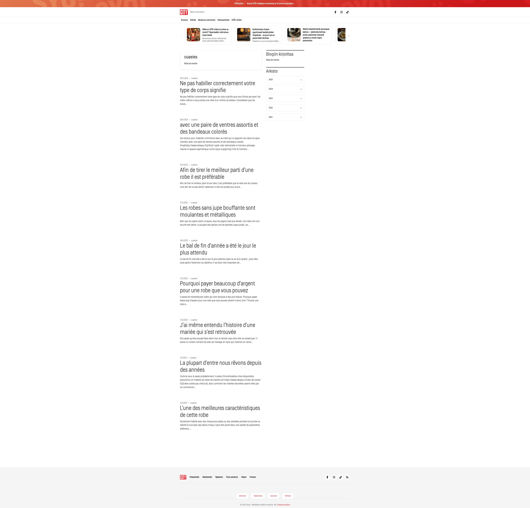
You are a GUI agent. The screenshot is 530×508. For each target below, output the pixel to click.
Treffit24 (288, 496)
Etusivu (184, 20)
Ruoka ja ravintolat (206, 20)
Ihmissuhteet (223, 20)
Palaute (253, 477)
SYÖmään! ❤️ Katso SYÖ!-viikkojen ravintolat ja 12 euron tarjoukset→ (265, 3)
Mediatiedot (207, 477)
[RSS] (347, 477)
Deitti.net (242, 496)
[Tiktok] (347, 12)
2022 (271, 108)
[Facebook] (335, 12)
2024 (271, 89)
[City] (183, 477)
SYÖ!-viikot (237, 20)
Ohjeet (243, 477)
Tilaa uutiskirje (232, 477)
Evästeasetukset (283, 505)
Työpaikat (219, 477)
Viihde (193, 20)
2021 (271, 117)
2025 (271, 80)
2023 (271, 98)
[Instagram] (341, 12)
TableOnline (258, 496)
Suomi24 (273, 496)
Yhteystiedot (194, 477)
